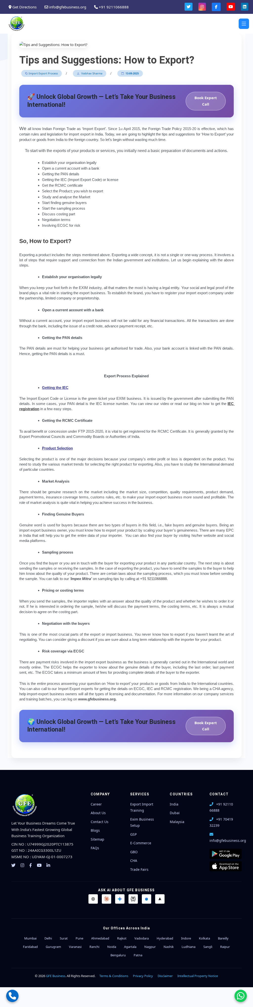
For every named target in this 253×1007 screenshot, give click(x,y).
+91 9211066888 (113, 6)
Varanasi (75, 946)
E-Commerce (140, 843)
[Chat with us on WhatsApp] (240, 996)
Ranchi (94, 946)
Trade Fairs (139, 869)
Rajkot (121, 938)
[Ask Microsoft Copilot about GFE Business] (146, 899)
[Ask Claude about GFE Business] (106, 899)
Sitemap (97, 839)
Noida (111, 946)
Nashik (169, 946)
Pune (79, 938)
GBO (134, 852)
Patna (138, 955)
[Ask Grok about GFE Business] (160, 899)
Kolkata (204, 938)
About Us (98, 812)
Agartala (130, 946)
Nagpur (150, 946)
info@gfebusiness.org (67, 6)
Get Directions (24, 6)
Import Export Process (43, 73)
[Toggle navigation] (244, 24)
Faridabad (30, 946)
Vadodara (141, 938)
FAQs (95, 848)
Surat (64, 938)
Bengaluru (118, 955)
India (174, 804)
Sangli (207, 946)
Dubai (175, 812)
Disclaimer (165, 976)
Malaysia (177, 821)
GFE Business (55, 976)
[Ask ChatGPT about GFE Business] (93, 899)
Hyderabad (165, 938)
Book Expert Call (205, 101)
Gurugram (53, 946)
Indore (186, 938)
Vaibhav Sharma (91, 73)
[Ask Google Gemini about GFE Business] (120, 899)
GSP (133, 834)
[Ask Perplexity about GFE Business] (133, 899)
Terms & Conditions (113, 976)
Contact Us (99, 821)
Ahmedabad (100, 938)
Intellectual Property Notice (197, 976)
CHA (133, 860)
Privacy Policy (143, 976)
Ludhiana (188, 946)
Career (96, 804)
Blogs (95, 830)
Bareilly (223, 938)
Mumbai (30, 938)
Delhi (48, 938)
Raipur (225, 946)
